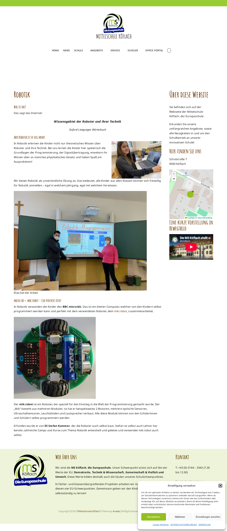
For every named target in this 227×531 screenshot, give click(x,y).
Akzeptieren (153, 516)
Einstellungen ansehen (208, 516)
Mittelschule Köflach (88, 510)
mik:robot (120, 311)
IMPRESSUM (205, 524)
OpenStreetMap (205, 217)
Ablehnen (180, 516)
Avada (116, 510)
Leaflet (190, 217)
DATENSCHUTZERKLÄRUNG (183, 524)
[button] (220, 485)
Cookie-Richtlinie (161, 524)
